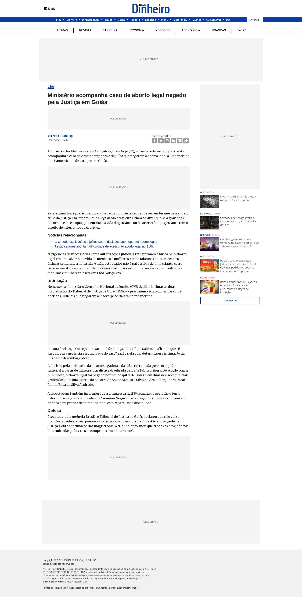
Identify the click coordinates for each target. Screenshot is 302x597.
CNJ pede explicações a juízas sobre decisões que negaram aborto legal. (106, 241)
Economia (136, 30)
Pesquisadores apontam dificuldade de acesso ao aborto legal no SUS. (104, 246)
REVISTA (85, 30)
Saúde (109, 19)
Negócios (162, 30)
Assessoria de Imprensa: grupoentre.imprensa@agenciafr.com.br (103, 588)
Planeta (135, 19)
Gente (121, 19)
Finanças (218, 30)
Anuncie (254, 19)
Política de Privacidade (54, 588)
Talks (241, 30)
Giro (51, 86)
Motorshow (180, 19)
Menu (164, 19)
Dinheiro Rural (90, 19)
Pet (228, 19)
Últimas (62, 30)
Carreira (110, 30)
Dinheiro (72, 19)
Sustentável (213, 19)
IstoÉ (58, 19)
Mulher (196, 19)
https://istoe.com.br (53, 581)
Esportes (150, 19)
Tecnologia (191, 30)
